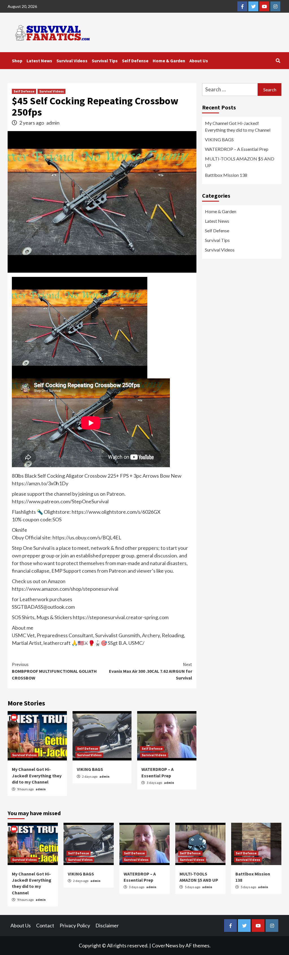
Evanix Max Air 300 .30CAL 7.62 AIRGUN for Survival (150, 671)
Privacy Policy (75, 925)
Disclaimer (107, 925)
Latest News (39, 60)
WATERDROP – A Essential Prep (236, 149)
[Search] (277, 60)
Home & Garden (169, 60)
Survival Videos (71, 60)
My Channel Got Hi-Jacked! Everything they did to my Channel (37, 775)
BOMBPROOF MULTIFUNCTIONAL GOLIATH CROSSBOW (54, 671)
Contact (45, 925)
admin (53, 123)
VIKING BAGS (90, 769)
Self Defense (135, 60)
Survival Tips (105, 60)
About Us (198, 60)
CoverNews (165, 945)
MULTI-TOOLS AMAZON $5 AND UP (239, 162)
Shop (17, 60)
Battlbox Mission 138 (226, 175)
